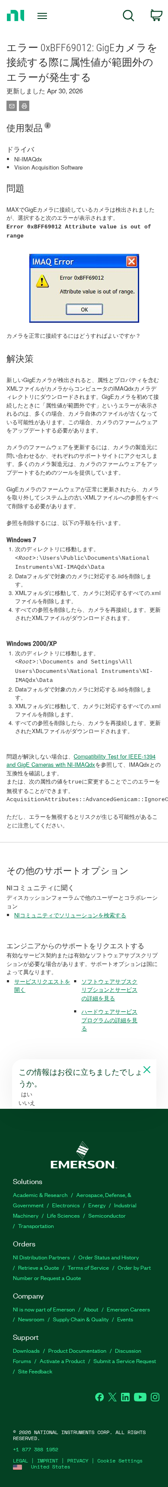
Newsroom (31, 1319)
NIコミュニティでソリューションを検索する (70, 915)
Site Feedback (35, 1371)
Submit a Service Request (124, 1361)
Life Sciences (63, 1215)
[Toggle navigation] (43, 16)
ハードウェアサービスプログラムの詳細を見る (109, 1019)
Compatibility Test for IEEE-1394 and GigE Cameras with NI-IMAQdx (81, 760)
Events (125, 1319)
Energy (97, 1205)
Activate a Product (62, 1361)
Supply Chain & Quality (81, 1319)
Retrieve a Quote (38, 1267)
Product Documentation (77, 1350)
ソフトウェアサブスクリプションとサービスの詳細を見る (109, 989)
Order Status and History (108, 1257)
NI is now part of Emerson (44, 1309)
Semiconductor (107, 1215)
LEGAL (20, 1460)
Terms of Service (88, 1267)
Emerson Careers (128, 1309)
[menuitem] (128, 17)
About (91, 1309)
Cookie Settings (120, 1460)
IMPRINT (47, 1460)
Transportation (36, 1226)
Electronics (66, 1205)
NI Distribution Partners (41, 1257)
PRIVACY (77, 1460)
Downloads (26, 1350)
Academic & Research (40, 1195)
